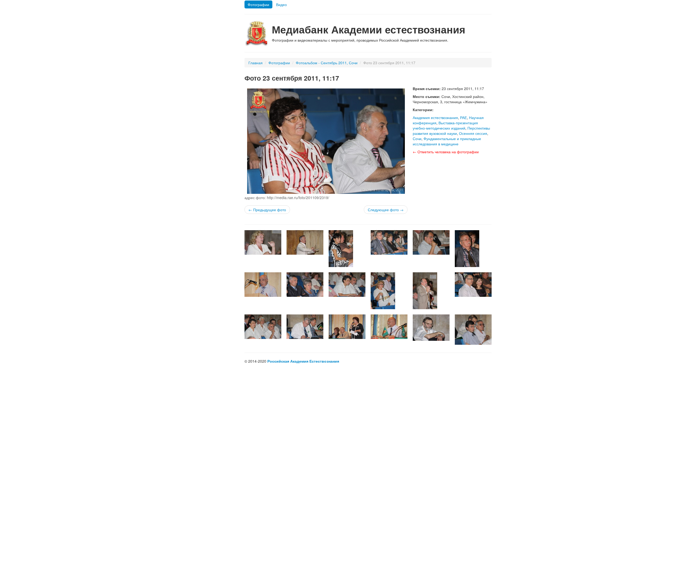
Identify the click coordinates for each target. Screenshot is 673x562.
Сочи (417, 138)
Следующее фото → (386, 209)
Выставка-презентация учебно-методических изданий (445, 125)
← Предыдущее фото (267, 209)
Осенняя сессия (473, 133)
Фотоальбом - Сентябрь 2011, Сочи (327, 62)
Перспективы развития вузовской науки (451, 130)
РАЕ (463, 117)
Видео (281, 4)
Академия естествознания (435, 117)
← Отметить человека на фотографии (446, 151)
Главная (255, 62)
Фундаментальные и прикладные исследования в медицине (447, 141)
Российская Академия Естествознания (303, 361)
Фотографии (258, 4)
